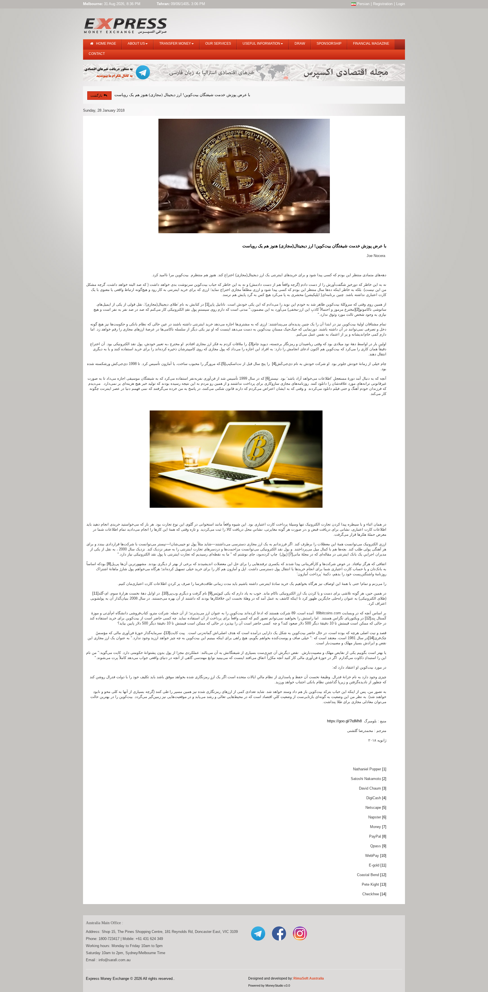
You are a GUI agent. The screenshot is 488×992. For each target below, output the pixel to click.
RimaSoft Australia (308, 978)
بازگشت (96, 96)
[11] (95, 593)
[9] (210, 593)
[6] (267, 378)
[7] (291, 554)
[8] (109, 564)
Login (400, 4)
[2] (357, 309)
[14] (371, 638)
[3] (251, 344)
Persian (362, 4)
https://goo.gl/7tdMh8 (344, 721)
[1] (207, 304)
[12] (368, 618)
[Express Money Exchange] (125, 25)
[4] (274, 364)
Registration (383, 4)
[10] (165, 593)
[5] (223, 364)
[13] (167, 633)
